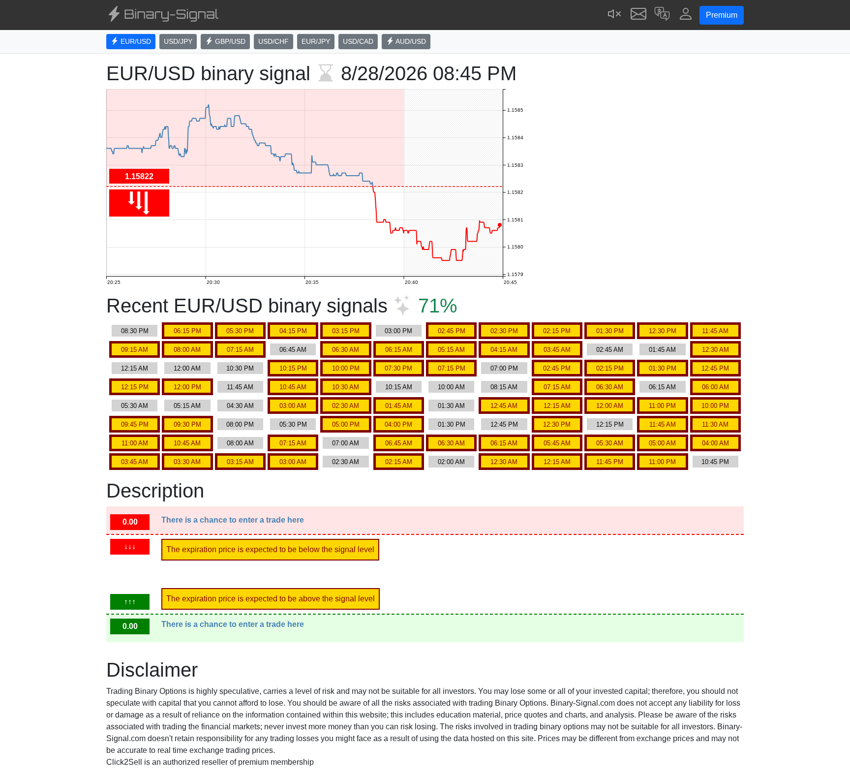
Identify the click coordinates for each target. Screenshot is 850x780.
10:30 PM (240, 368)
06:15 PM (187, 331)
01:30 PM (610, 331)
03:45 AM (557, 349)
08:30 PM (135, 331)
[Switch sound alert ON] (615, 15)
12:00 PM (187, 387)
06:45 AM (292, 349)
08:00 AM (187, 349)
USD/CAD (358, 41)
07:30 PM (398, 368)
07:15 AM (240, 349)
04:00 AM (715, 443)
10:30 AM (345, 387)
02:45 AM (609, 349)
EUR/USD (135, 41)
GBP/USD (229, 41)
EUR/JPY (316, 41)
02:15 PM (557, 331)
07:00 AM (345, 443)
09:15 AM (134, 349)
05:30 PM (240, 331)
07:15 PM (451, 368)
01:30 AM (451, 405)
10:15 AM (398, 387)
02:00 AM (451, 462)
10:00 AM (451, 387)
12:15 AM (134, 368)
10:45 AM (292, 387)
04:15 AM (503, 349)
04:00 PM (398, 424)
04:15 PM (293, 331)
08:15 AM (503, 387)
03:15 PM (346, 331)
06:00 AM (715, 387)
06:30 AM (345, 349)
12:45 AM (503, 405)
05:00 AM (662, 443)
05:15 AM (451, 349)
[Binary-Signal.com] (162, 15)
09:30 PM (187, 424)
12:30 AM (715, 349)
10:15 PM (293, 368)
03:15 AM (240, 462)
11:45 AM (715, 331)
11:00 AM (134, 443)
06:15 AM (398, 349)
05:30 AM (134, 405)
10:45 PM (715, 462)
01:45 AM (662, 349)
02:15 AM (398, 462)
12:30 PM (662, 331)
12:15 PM (135, 387)
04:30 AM (240, 405)
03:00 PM (398, 331)
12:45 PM (715, 368)
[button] (662, 15)
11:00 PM (662, 405)
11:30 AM (715, 424)
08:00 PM (240, 424)
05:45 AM (557, 443)
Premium (721, 15)
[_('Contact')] (638, 15)
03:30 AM (187, 462)
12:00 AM (187, 368)
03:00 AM (292, 405)
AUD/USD (410, 41)
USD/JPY (178, 41)
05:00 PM (346, 424)
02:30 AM (345, 405)
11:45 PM (609, 462)
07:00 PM (504, 368)
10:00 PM (346, 368)
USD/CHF (273, 41)
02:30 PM (504, 331)
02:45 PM (451, 331)
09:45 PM (135, 424)
